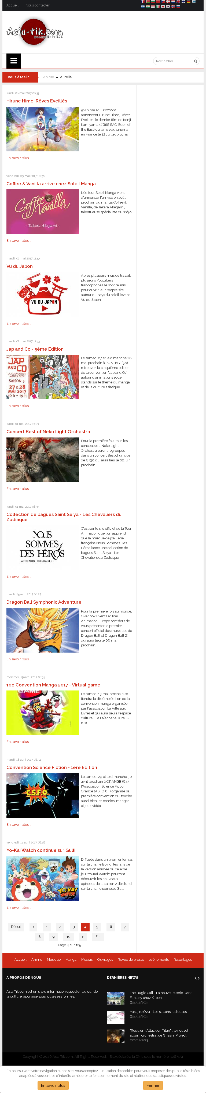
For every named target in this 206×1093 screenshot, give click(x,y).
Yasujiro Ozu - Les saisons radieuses (158, 1012)
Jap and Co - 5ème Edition (35, 349)
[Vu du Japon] (42, 294)
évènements (159, 959)
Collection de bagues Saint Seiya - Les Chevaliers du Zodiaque (64, 517)
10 (69, 937)
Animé (48, 77)
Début (16, 927)
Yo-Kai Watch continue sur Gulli (40, 850)
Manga (70, 959)
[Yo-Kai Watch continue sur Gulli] (42, 878)
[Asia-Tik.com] (34, 32)
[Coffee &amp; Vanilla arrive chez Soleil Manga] (42, 211)
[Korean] (168, 7)
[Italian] (158, 7)
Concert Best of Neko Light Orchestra (48, 431)
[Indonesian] (153, 7)
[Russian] (178, 7)
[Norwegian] (173, 7)
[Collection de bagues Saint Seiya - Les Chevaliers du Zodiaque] (42, 547)
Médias (87, 959)
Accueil (12, 5)
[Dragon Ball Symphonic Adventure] (42, 630)
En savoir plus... (18, 158)
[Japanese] (163, 7)
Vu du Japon (19, 266)
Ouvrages (105, 959)
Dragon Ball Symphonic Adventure (44, 602)
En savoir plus (53, 1085)
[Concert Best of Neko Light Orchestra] (42, 459)
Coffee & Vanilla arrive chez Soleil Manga (51, 183)
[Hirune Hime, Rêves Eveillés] (42, 129)
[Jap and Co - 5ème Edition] (42, 377)
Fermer (153, 1085)
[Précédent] (33, 927)
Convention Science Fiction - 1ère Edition (51, 767)
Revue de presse (131, 959)
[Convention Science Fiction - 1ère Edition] (42, 795)
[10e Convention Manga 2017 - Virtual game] (42, 713)
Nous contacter (37, 5)
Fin (98, 937)
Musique (54, 959)
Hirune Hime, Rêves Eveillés (36, 101)
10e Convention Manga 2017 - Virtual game (53, 685)
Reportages (183, 959)
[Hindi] (148, 7)
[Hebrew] (143, 7)
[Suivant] (83, 937)
